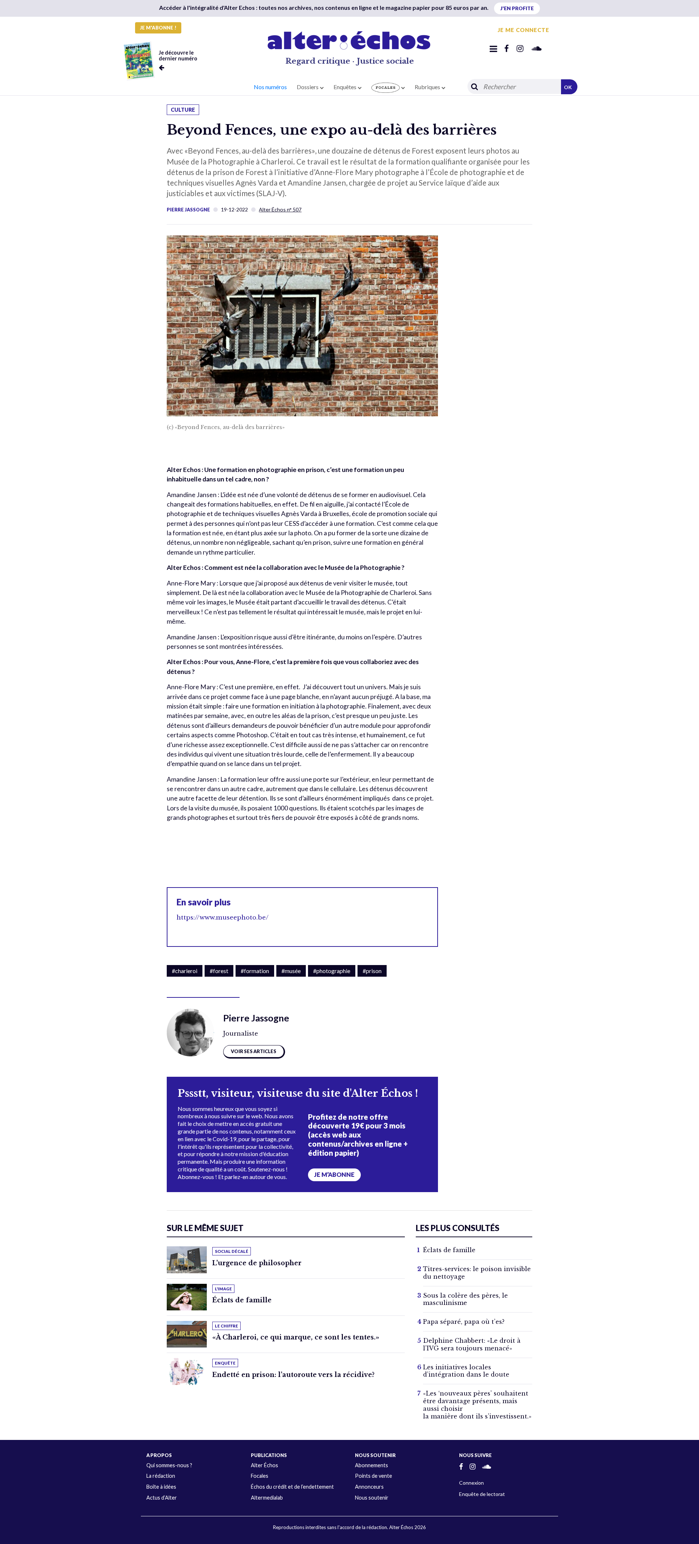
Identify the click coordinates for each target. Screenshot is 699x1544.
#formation (255, 970)
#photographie (331, 970)
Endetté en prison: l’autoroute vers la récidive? (293, 1375)
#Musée (291, 970)
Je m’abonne (334, 1174)
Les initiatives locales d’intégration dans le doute (466, 1371)
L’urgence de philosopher (256, 1263)
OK (568, 87)
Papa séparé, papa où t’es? (464, 1321)
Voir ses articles (253, 1051)
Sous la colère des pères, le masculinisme (465, 1299)
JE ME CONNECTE (523, 30)
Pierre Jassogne (188, 210)
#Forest (219, 970)
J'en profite (517, 8)
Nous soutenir (371, 1498)
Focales (259, 1476)
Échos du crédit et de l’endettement (292, 1487)
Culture (183, 110)
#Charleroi (184, 970)
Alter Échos (264, 1465)
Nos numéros (270, 86)
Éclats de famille (242, 1300)
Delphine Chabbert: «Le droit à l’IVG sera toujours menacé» (472, 1344)
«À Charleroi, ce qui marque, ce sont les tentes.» (295, 1337)
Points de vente (373, 1476)
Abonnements (371, 1465)
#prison (372, 970)
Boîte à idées (161, 1487)
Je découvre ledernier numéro (178, 55)
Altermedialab (267, 1498)
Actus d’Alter (161, 1498)
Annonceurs (369, 1487)
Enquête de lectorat (482, 1494)
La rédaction (160, 1476)
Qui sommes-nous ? (169, 1465)
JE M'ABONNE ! (158, 28)
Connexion (471, 1483)
